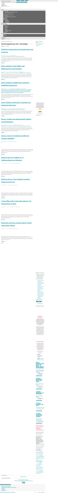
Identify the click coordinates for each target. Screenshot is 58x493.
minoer (41, 464)
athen (37, 453)
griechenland (39, 461)
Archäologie (12, 88)
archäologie (40, 452)
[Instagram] (22, 0)
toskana (41, 470)
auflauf (42, 453)
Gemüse (12, 55)
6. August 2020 (3, 141)
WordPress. (43, 492)
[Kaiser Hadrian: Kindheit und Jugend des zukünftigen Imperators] (17, 92)
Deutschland (12, 141)
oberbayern (41, 467)
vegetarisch (39, 472)
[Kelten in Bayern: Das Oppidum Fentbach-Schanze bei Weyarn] (6, 191)
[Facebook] (18, 0)
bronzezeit (37, 456)
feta (40, 457)
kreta (39, 464)
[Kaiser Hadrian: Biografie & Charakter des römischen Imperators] (13, 109)
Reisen (24, 88)
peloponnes (40, 468)
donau (36, 457)
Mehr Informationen (40, 113)
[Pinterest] (26, 0)
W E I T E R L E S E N (39, 400)
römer (37, 469)
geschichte (37, 459)
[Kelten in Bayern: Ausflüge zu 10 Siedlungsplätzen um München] (6, 169)
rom (42, 468)
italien (40, 462)
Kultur (22, 88)
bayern (41, 454)
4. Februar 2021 (3, 88)
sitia (42, 469)
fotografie (42, 457)
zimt (38, 473)
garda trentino (42, 458)
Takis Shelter (42, 358)
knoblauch (37, 464)
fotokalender (37, 458)
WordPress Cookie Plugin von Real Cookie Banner (7, 492)
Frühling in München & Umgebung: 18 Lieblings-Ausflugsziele (40, 281)
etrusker (38, 457)
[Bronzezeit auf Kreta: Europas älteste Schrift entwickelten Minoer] (6, 234)
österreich (40, 473)
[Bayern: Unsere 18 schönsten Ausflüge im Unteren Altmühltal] (6, 147)
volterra (42, 472)
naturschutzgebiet (37, 467)
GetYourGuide (38, 274)
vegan (36, 472)
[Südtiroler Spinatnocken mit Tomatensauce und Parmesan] (13, 56)
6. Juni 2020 (3, 163)
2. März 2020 (3, 228)
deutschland (41, 456)
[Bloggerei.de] (23, 479)
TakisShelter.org (39, 355)
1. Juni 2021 (3, 55)
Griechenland (17, 88)
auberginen (40, 453)
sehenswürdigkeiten (40, 469)
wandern (37, 473)
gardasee (40, 458)
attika (38, 453)
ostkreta (37, 468)
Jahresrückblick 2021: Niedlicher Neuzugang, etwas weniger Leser (40, 293)
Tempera (40, 492)
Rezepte (14, 55)
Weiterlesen (3, 79)
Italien (20, 88)
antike (37, 452)
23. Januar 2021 (3, 108)
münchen (37, 465)
